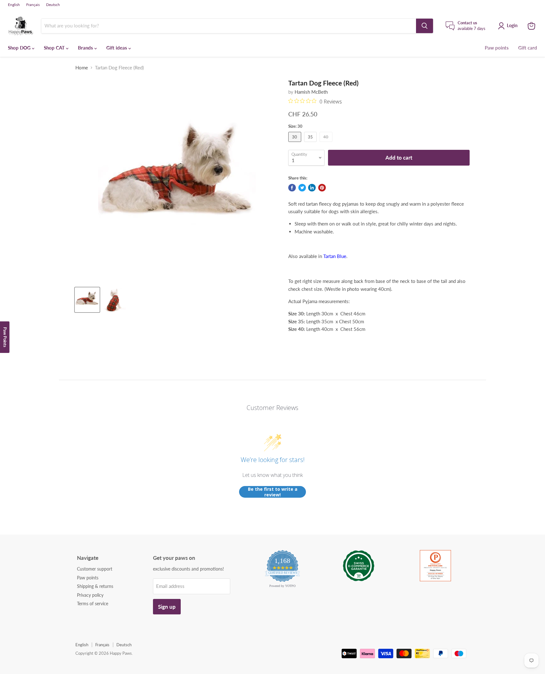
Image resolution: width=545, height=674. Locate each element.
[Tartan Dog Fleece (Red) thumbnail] (87, 299)
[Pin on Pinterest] (322, 187)
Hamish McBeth (311, 92)
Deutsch (53, 5)
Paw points (497, 47)
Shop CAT (55, 47)
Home (81, 67)
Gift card (527, 47)
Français (33, 5)
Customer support (94, 568)
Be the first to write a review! (272, 492)
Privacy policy (90, 595)
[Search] (424, 26)
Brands (86, 47)
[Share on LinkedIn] (312, 187)
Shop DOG (20, 47)
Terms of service (92, 603)
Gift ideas (117, 47)
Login (512, 25)
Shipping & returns (95, 586)
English (14, 5)
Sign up (167, 606)
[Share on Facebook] (292, 187)
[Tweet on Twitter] (302, 187)
